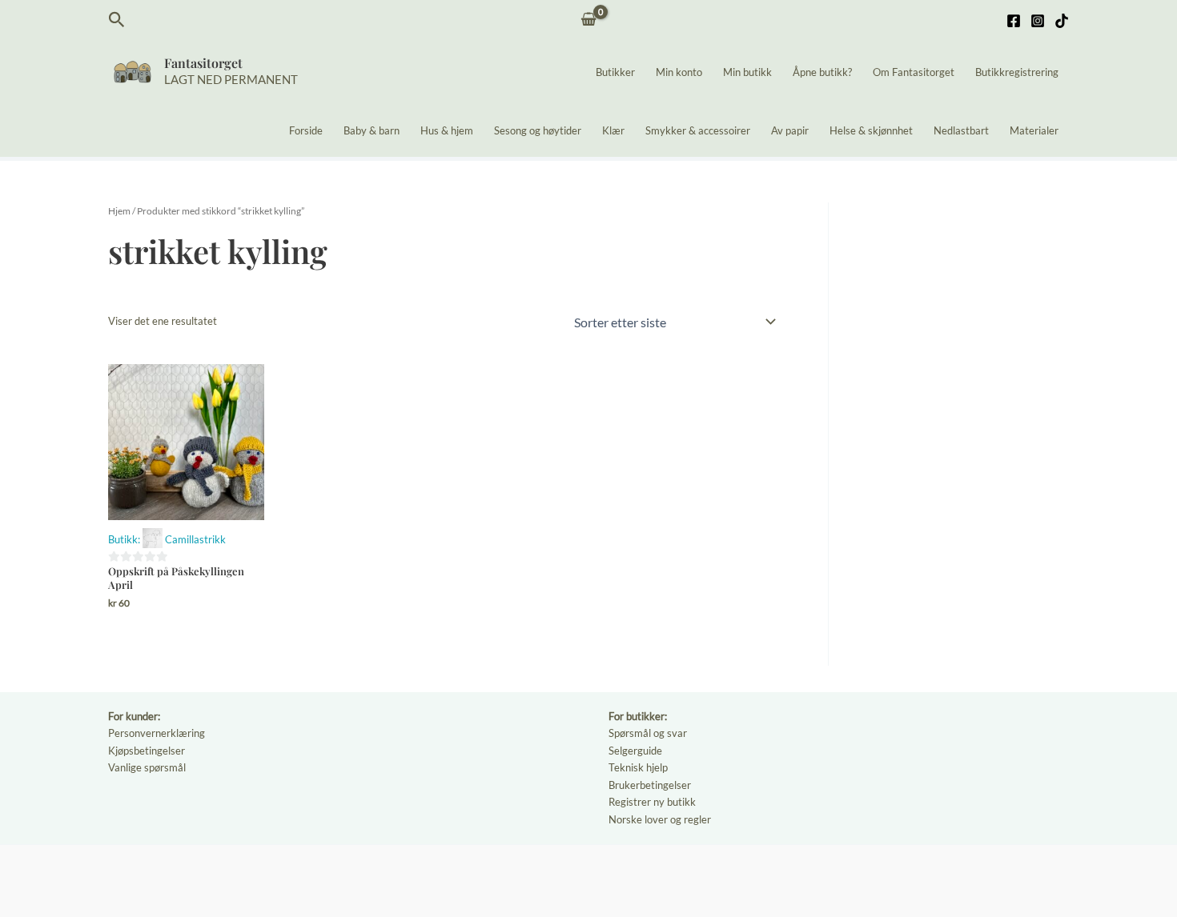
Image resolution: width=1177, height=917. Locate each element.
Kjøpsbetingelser (146, 750)
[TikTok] (1061, 21)
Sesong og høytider (537, 130)
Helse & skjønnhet (871, 130)
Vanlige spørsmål (147, 767)
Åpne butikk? (822, 72)
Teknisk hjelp (638, 767)
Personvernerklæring (156, 733)
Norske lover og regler (660, 819)
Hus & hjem (446, 130)
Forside (306, 130)
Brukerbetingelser (650, 785)
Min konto (679, 72)
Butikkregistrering (1016, 72)
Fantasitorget (203, 62)
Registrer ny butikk (652, 801)
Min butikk (747, 72)
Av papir (790, 130)
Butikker (615, 72)
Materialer (1034, 130)
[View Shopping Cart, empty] (589, 20)
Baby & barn (371, 130)
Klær (613, 130)
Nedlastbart (961, 130)
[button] (117, 20)
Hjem (119, 211)
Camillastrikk (195, 539)
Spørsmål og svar (648, 733)
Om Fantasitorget (913, 72)
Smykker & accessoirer (697, 130)
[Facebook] (1013, 21)
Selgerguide (635, 750)
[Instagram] (1037, 21)
